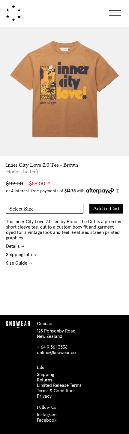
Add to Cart (106, 208)
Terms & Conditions (56, 391)
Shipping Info (19, 255)
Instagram (46, 415)
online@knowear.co (56, 353)
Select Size (21, 209)
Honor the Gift (22, 171)
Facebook (46, 420)
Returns (44, 380)
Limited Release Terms (59, 385)
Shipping (45, 374)
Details (13, 246)
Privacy (44, 396)
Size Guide (16, 263)
